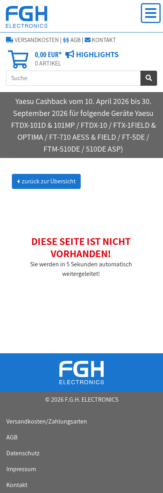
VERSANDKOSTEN (36, 40)
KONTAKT (103, 40)
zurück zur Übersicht (48, 181)
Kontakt (16, 485)
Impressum (21, 469)
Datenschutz (23, 453)
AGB (72, 40)
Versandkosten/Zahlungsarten (46, 421)
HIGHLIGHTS (96, 54)
